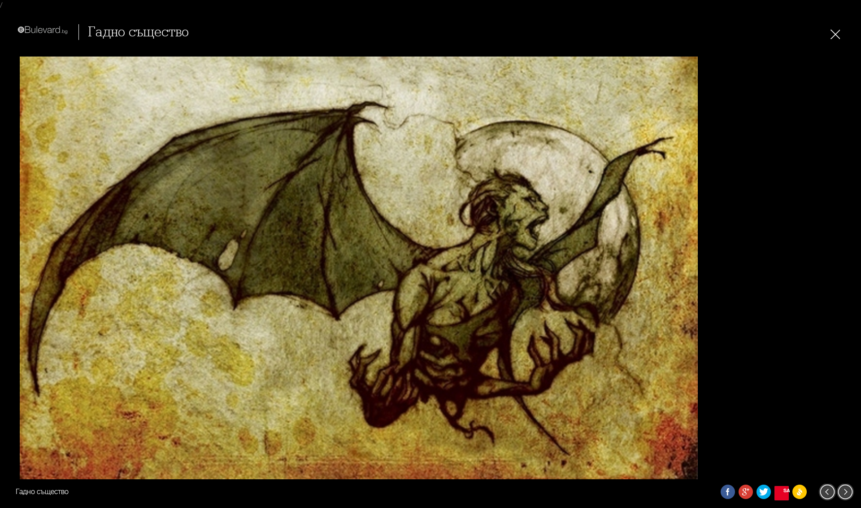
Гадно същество (138, 32)
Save (786, 490)
